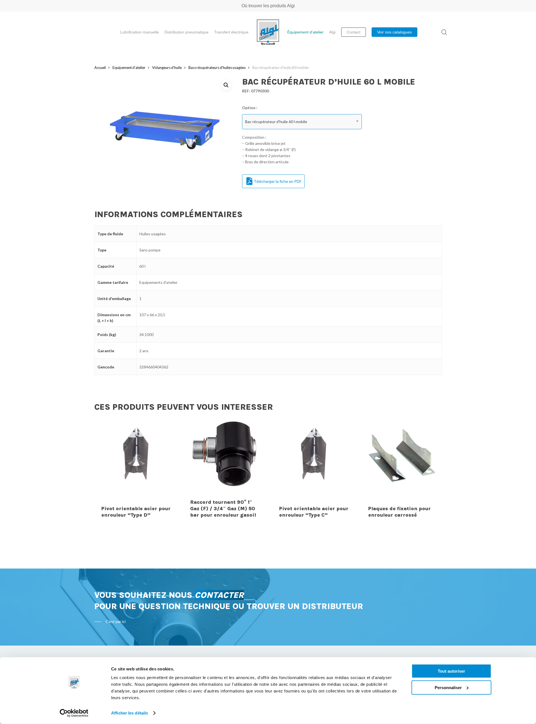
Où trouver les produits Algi (268, 5)
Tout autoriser (451, 671)
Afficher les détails (129, 713)
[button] (226, 85)
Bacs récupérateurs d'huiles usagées (217, 67)
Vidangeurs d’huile (167, 67)
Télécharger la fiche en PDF (278, 181)
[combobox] (302, 121)
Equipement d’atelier (129, 67)
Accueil (100, 67)
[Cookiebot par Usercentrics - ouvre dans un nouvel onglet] (74, 713)
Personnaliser (448, 687)
